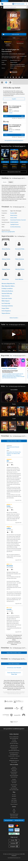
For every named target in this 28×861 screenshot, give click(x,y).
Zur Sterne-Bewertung (15, 226)
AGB (14, 812)
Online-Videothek (14, 734)
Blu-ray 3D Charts (14, 777)
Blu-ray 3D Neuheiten (14, 775)
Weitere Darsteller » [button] (14, 317)
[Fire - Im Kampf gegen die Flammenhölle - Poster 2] (12, 411)
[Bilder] (17, 77)
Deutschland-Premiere (15, 220)
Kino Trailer (14, 786)
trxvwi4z (9, 609)
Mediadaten (14, 855)
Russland (12, 60)
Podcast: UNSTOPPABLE (9, 369)
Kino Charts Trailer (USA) (14, 789)
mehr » (18, 57)
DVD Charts (14, 770)
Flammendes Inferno (14, 164)
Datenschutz (11, 854)
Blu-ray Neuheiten (14, 772)
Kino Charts (14, 782)
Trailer (14, 38)
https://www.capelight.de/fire (8, 231)
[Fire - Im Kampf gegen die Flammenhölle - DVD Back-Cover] (12, 426)
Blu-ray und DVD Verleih (14, 736)
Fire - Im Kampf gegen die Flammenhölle (9, 343)
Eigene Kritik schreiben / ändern (14, 441)
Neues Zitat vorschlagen (14, 663)
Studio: (3, 224)
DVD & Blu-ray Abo (14, 745)
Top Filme (14, 767)
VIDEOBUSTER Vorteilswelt (14, 760)
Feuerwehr (23, 220)
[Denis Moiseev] (19, 274)
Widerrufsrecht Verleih (14, 814)
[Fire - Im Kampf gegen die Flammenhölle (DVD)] (5, 108)
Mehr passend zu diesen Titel (14, 171)
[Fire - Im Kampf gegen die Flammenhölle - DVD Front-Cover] (4, 426)
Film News (14, 794)
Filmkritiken (14, 798)
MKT (8, 461)
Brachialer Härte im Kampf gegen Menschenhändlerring (10, 371)
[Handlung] (5, 77)
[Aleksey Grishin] (5, 254)
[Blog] (13, 77)
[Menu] (1, 7)
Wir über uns (5, 854)
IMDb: (3, 226)
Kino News (14, 796)
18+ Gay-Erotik (14, 741)
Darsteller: (4, 64)
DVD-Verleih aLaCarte (19, 4)
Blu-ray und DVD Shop (14, 738)
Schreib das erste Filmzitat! (14, 667)
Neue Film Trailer (14, 784)
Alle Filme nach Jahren (14, 743)
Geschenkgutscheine (14, 754)
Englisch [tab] (11, 182)
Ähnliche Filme (5, 167)
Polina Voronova (17, 66)
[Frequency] (5, 154)
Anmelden (4, 1)
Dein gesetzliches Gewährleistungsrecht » (14, 140)
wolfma (9, 528)
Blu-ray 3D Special (14, 804)
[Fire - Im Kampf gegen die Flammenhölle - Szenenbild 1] (8, 397)
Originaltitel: (4, 210)
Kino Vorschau (14, 780)
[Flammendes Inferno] (14, 154)
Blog (14, 792)
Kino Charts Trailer (14, 788)
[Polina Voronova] (19, 254)
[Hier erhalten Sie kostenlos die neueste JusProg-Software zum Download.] (14, 833)
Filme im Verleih (14, 764)
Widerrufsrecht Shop (14, 817)
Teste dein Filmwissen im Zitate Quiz (14, 673)
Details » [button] (11, 112)
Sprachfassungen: (6, 222)
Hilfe (14, 809)
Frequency (5, 164)
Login (23, 1)
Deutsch (12, 222)
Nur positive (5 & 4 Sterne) (12, 452)
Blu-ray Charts (14, 773)
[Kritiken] (20, 77)
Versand (23, 118)
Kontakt (14, 810)
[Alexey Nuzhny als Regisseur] (5, 244)
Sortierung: (9, 445)
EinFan (8, 506)
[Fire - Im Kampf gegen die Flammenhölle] (13, 20)
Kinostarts (14, 779)
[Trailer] (8, 77)
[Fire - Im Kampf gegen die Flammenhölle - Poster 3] (20, 411)
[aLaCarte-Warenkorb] (26, 1)
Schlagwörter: (5, 220)
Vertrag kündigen (9, 820)
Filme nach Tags (14, 762)
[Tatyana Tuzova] (5, 264)
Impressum (17, 854)
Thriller (15, 68)
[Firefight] (24, 154)
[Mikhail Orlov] (5, 274)
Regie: (3, 62)
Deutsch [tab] (5, 182)
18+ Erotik (14, 740)
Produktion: (4, 60)
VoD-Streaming (14, 748)
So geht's (14, 99)
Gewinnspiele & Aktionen (14, 752)
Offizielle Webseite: (6, 230)
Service (14, 806)
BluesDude (10, 566)
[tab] (2, 83)
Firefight (24, 164)
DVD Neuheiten (14, 768)
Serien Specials (14, 801)
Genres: (3, 68)
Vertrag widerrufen (19, 820)
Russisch (16, 222)
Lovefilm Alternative (14, 758)
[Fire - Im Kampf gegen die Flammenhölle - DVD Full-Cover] (20, 426)
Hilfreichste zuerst (11, 447)
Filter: (8, 450)
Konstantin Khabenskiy (15, 64)
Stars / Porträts (14, 800)
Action (11, 68)
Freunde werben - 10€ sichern (14, 756)
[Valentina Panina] (19, 264)
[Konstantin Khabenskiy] (19, 244)
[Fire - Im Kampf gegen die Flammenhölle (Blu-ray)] (5, 127)
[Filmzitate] (23, 77)
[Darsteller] (11, 77)
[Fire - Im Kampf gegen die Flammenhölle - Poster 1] (4, 411)
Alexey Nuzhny (13, 62)
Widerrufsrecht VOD (14, 815)
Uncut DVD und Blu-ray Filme (14, 750)
